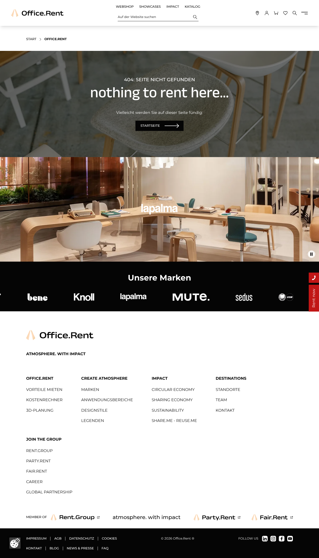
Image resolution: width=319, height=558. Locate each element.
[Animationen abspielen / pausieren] (311, 254)
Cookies (109, 538)
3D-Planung (39, 410)
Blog (54, 548)
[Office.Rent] (37, 13)
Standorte (228, 389)
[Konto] (266, 13)
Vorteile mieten (44, 389)
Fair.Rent (36, 471)
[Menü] (304, 13)
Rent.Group (39, 451)
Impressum (36, 538)
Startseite (150, 126)
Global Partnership (49, 492)
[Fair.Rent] (272, 517)
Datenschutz (81, 538)
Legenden (92, 420)
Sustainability (168, 410)
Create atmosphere (104, 378)
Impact (159, 378)
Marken (90, 389)
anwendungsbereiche (107, 400)
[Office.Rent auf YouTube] (290, 538)
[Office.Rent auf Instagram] (273, 538)
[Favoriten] (285, 13)
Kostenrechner (44, 400)
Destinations (231, 378)
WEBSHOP (125, 7)
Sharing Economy (172, 400)
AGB (57, 538)
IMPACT (172, 7)
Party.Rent (38, 461)
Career (34, 482)
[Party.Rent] (217, 517)
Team (221, 400)
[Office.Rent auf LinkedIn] (265, 538)
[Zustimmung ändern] (15, 543)
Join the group (44, 439)
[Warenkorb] (276, 13)
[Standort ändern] (257, 13)
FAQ (105, 548)
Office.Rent (39, 378)
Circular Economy (173, 389)
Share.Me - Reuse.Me (174, 420)
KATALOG (192, 7)
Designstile (94, 410)
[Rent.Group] (75, 517)
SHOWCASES (150, 7)
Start (31, 39)
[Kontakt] (314, 278)
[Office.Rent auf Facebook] (281, 538)
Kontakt (225, 410)
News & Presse (80, 548)
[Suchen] (195, 17)
